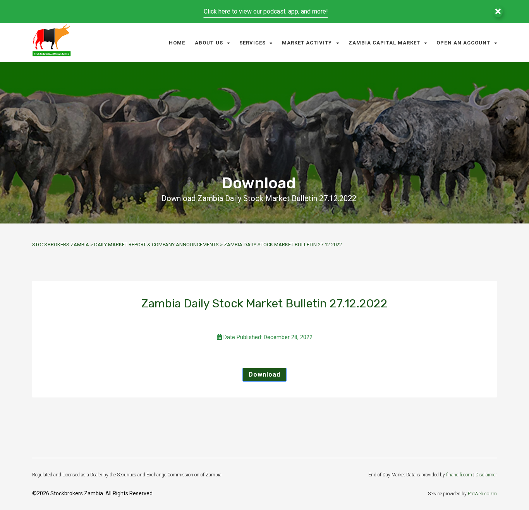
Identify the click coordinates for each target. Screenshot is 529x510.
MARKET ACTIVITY (307, 43)
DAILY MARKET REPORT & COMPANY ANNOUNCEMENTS (156, 244)
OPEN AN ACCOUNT (463, 43)
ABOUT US (209, 43)
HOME (177, 43)
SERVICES (252, 43)
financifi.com (459, 475)
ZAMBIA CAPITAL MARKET (385, 43)
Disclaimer (486, 475)
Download (264, 374)
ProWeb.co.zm (482, 493)
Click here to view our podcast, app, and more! (266, 11)
